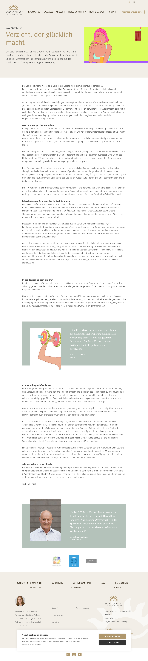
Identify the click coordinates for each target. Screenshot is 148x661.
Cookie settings (112, 642)
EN (134, 2)
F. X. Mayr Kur (34, 12)
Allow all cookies (112, 636)
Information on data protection (31, 645)
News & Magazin (97, 12)
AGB (103, 583)
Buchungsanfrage (82, 583)
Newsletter (76, 587)
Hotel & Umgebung (77, 12)
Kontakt (112, 12)
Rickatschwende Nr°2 (132, 12)
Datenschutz (121, 583)
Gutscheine (57, 583)
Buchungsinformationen (29, 583)
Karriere (117, 587)
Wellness (48, 12)
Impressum (35, 587)
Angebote (60, 12)
